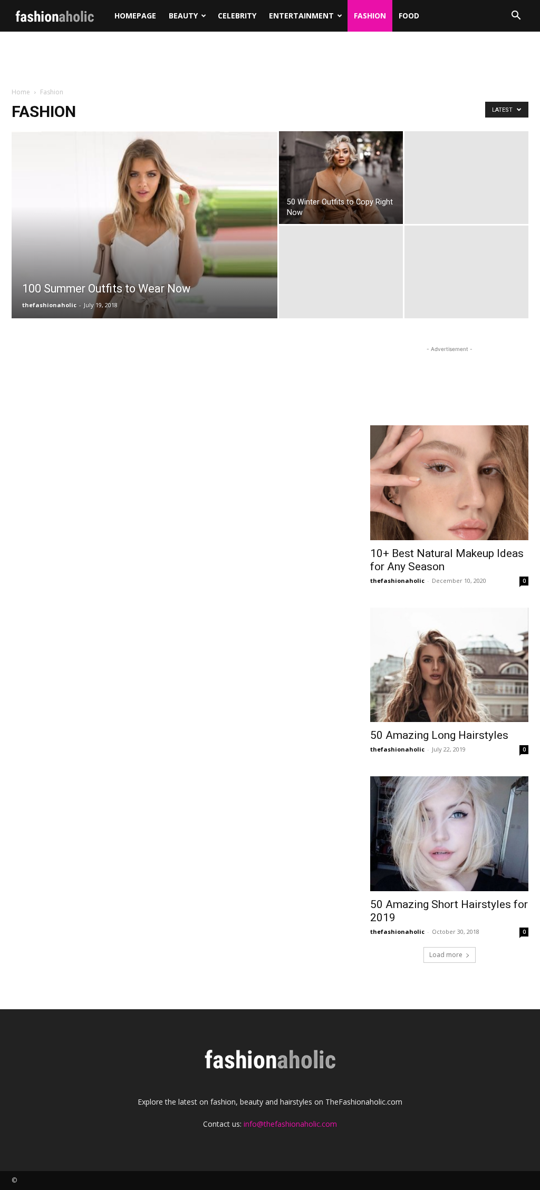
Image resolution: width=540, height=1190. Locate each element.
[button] (515, 17)
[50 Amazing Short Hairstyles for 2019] (449, 833)
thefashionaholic (49, 305)
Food (409, 16)
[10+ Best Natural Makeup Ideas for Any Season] (449, 482)
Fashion (370, 16)
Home (21, 91)
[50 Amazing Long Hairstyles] (449, 665)
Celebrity (237, 16)
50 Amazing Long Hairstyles (439, 735)
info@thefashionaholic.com (290, 1124)
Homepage (135, 16)
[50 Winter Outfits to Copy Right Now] (341, 177)
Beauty (183, 16)
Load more (445, 954)
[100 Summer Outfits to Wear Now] (144, 259)
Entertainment (301, 16)
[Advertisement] (270, 60)
